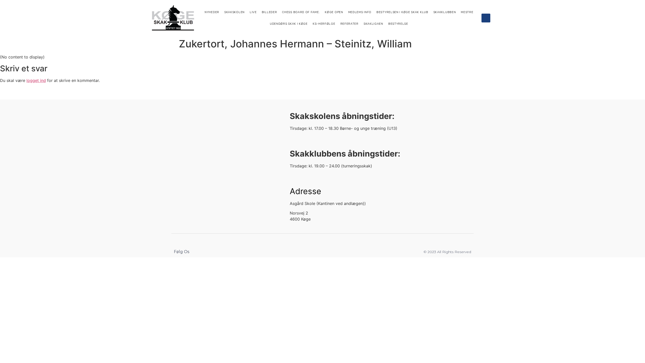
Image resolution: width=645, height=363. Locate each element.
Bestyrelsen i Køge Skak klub (402, 12)
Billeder (269, 12)
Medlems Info (359, 12)
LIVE (253, 12)
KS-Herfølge (324, 23)
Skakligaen (373, 23)
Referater (349, 23)
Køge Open (334, 12)
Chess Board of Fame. (301, 12)
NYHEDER (212, 12)
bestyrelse (398, 23)
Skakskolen (234, 12)
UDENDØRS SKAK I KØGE (289, 23)
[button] (485, 18)
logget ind (36, 80)
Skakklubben (444, 12)
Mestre (467, 12)
